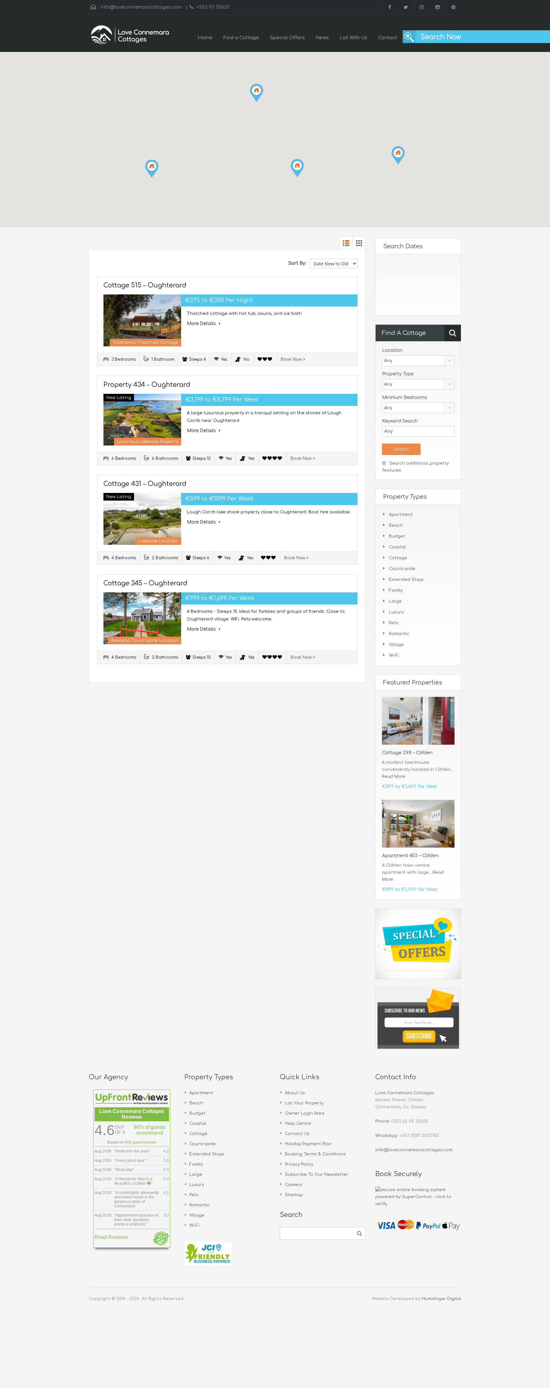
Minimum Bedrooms (404, 397)
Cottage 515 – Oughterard (145, 285)
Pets (393, 623)
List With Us (353, 37)
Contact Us (297, 1133)
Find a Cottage (241, 37)
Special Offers (287, 37)
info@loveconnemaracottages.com (141, 7)
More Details (202, 323)
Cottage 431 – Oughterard (145, 484)
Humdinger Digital (441, 1299)
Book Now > (293, 359)
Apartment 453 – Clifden (410, 855)
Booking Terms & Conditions (315, 1154)
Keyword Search (400, 421)
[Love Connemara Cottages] (130, 38)
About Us (295, 1093)
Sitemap (294, 1195)
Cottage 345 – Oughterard (145, 583)
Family (396, 590)
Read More (393, 776)
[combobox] (418, 360)
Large (395, 601)
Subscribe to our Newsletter (317, 1174)
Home (205, 37)
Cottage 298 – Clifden (407, 752)
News (322, 37)
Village (396, 644)
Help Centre (298, 1123)
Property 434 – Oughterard (146, 384)
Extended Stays (406, 579)
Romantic (399, 634)
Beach (396, 525)
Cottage (398, 558)
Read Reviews (111, 1237)
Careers (293, 1184)
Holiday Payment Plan (308, 1144)
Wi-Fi (394, 655)
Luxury (396, 612)
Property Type (397, 374)
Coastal (397, 547)
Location (392, 350)
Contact (387, 37)
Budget (397, 536)
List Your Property (304, 1103)
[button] (158, 178)
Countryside (402, 569)
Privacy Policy (299, 1164)
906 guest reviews (140, 1142)
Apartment (401, 514)
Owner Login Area (304, 1113)
